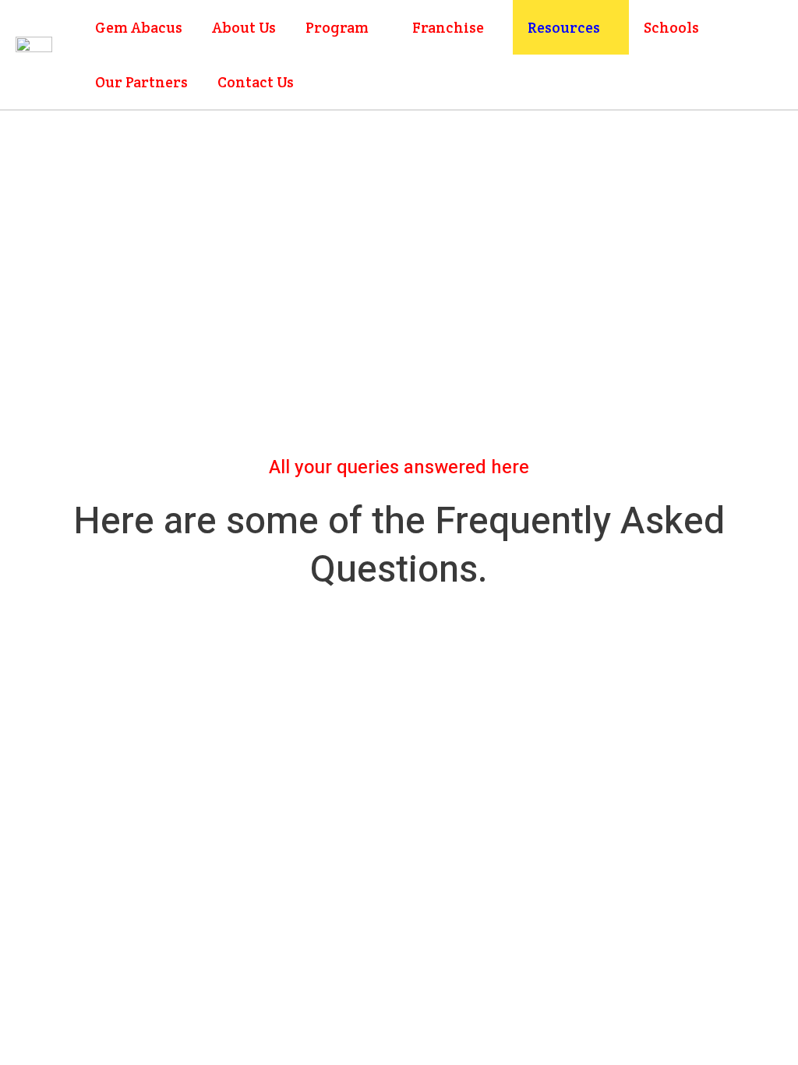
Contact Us (255, 82)
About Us (244, 27)
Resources (564, 27)
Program (337, 27)
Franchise (448, 27)
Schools (671, 27)
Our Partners (141, 82)
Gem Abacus (138, 27)
